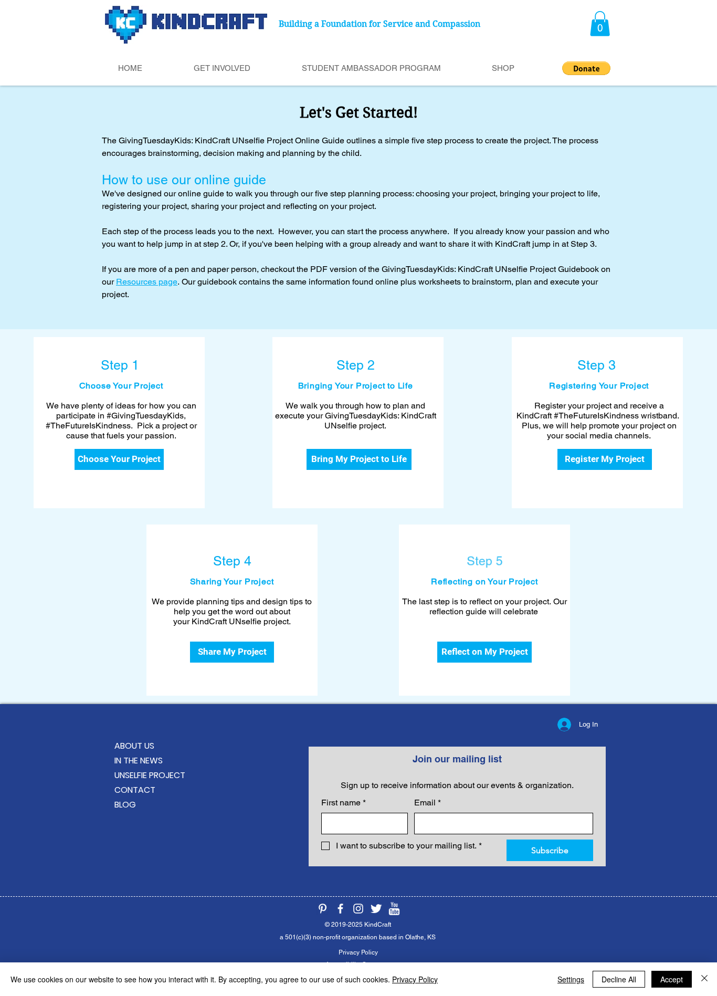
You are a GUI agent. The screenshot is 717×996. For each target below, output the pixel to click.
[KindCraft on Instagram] (358, 908)
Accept (671, 979)
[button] (599, 23)
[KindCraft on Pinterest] (322, 908)
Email (427, 803)
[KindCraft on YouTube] (393, 908)
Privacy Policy (415, 979)
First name (343, 803)
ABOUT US (134, 746)
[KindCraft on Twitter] (376, 908)
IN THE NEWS (138, 760)
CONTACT (134, 790)
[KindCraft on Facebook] (340, 908)
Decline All (619, 979)
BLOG (125, 805)
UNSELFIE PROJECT (149, 775)
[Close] (704, 979)
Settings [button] (570, 979)
